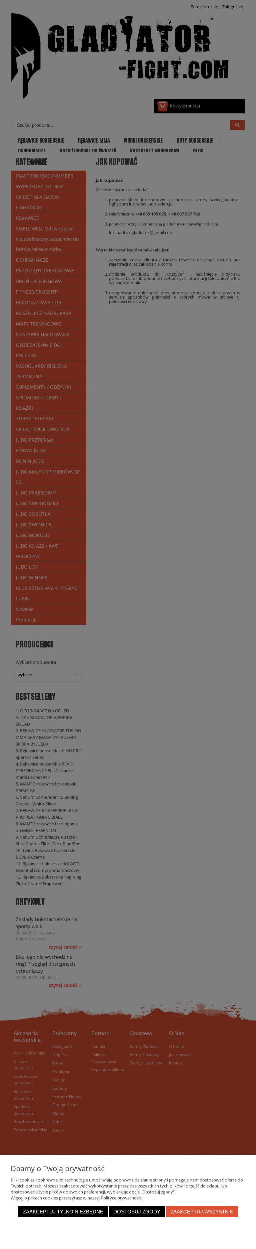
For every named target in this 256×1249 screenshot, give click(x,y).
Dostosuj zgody (136, 1211)
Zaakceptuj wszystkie (201, 1211)
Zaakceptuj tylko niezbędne (63, 1211)
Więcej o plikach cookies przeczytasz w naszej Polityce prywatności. (77, 1198)
